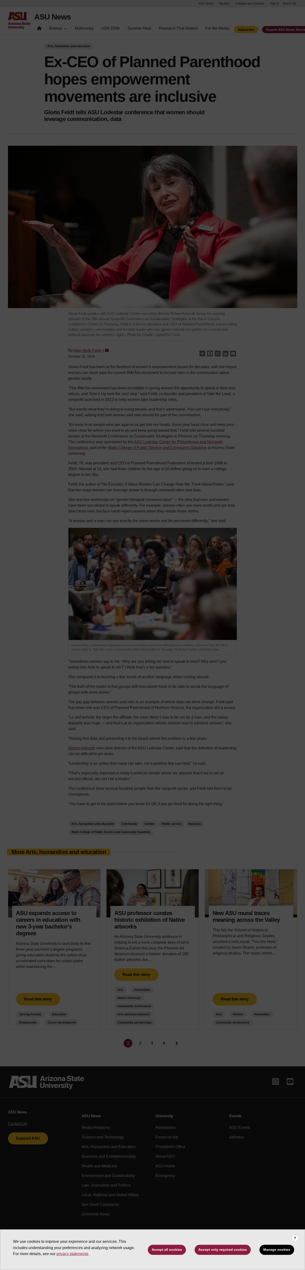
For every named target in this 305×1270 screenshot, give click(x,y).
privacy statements (72, 1254)
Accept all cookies (167, 1249)
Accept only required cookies (222, 1249)
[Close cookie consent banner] (295, 1238)
